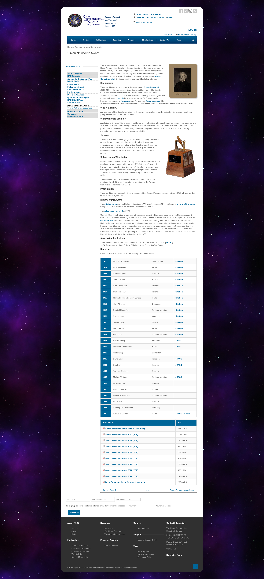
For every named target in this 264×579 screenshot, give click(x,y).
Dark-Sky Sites (142, 17)
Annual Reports (74, 73)
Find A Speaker (111, 546)
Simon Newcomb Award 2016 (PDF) (121, 440)
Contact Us (164, 40)
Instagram (190, 11)
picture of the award (186, 204)
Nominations (73, 82)
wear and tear (106, 220)
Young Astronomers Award (79, 108)
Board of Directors (76, 111)
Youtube (195, 11)
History (75, 534)
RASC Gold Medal (75, 100)
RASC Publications (146, 554)
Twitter (186, 11)
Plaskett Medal (74, 92)
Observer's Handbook (81, 548)
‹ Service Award (108, 490)
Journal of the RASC (80, 546)
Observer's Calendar (81, 551)
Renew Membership (187, 35)
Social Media (143, 528)
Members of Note (75, 116)
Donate (73, 40)
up (147, 490)
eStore (178, 40)
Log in (192, 29)
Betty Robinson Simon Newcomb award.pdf (125, 482)
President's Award (75, 95)
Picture (187, 414)
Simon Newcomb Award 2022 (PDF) (121, 470)
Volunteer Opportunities (115, 534)
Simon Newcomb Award (78, 105)
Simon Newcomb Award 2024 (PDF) (121, 476)
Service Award (74, 103)
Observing (117, 40)
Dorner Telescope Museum (148, 14)
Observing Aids (144, 557)
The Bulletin (77, 554)
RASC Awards (73, 76)
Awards (98, 47)
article (121, 98)
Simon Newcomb (151, 87)
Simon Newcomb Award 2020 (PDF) (121, 464)
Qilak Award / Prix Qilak (78, 97)
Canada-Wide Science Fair (79, 79)
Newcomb (125, 101)
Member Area (147, 40)
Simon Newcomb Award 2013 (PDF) (121, 446)
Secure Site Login (144, 22)
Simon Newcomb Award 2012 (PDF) (121, 452)
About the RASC (73, 67)
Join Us (75, 528)
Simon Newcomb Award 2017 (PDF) (121, 434)
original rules (110, 204)
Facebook (181, 11)
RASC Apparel (144, 551)
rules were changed (113, 211)
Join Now (167, 35)
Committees (73, 114)
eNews (170, 17)
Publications (101, 40)
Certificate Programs (113, 531)
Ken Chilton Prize (75, 89)
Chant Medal (73, 84)
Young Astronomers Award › (183, 490)
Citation (179, 261)
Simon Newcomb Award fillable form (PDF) (125, 428)
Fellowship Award (75, 87)
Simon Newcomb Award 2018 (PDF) (121, 458)
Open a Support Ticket (147, 540)
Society (86, 40)
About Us (88, 47)
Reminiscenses (153, 101)
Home (70, 47)
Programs (131, 40)
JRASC (169, 242)
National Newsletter (80, 557)
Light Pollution (158, 17)
